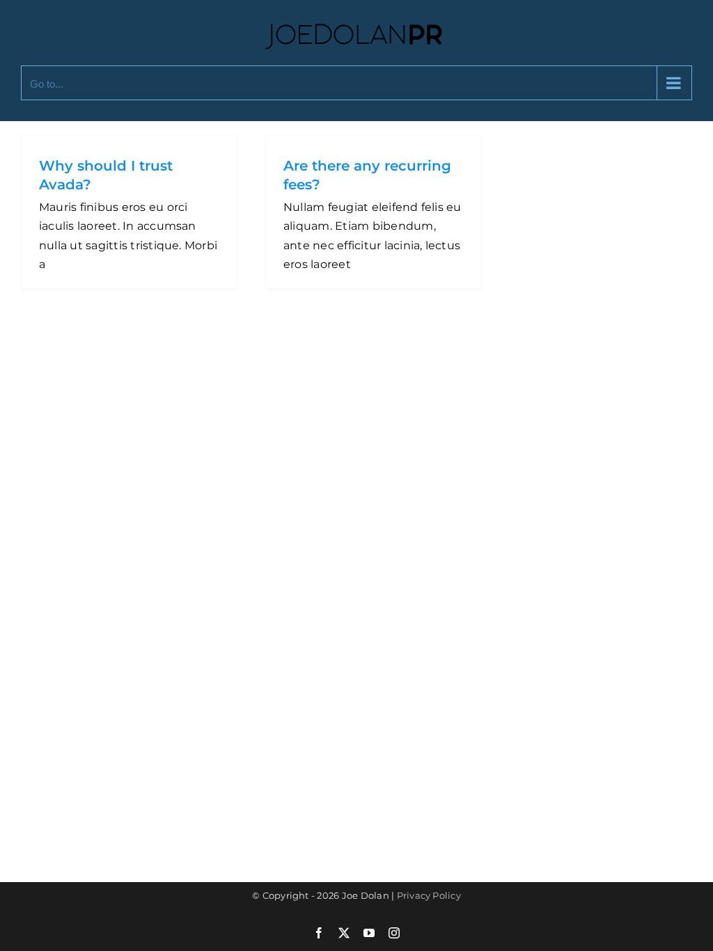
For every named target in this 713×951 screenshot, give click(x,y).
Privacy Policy (429, 895)
